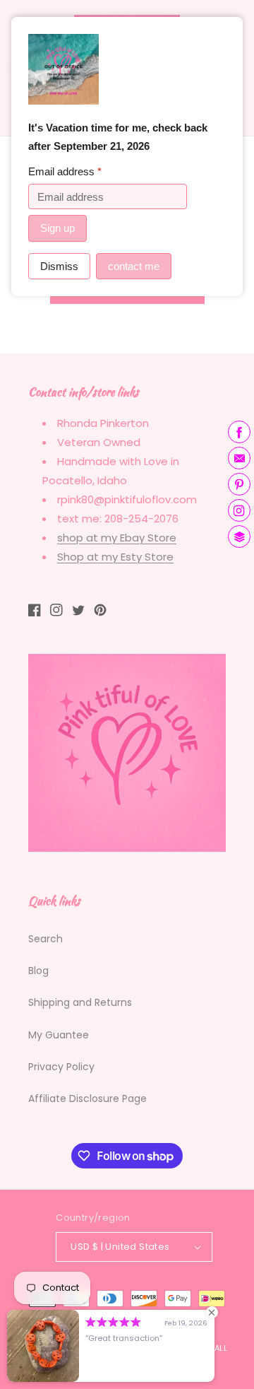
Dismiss (59, 266)
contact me (133, 266)
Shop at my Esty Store (115, 556)
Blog (38, 970)
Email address (65, 171)
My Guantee (58, 1035)
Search (45, 939)
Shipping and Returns (80, 1002)
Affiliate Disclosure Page (87, 1098)
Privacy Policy (61, 1067)
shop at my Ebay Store (116, 537)
